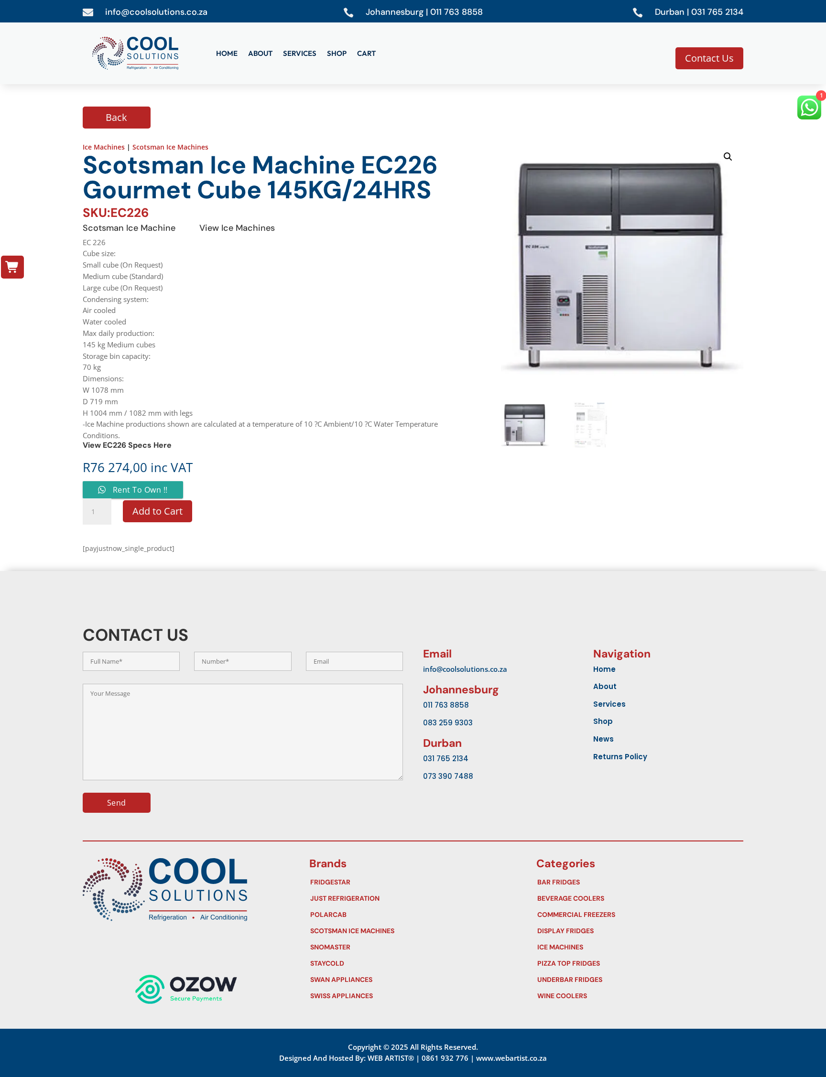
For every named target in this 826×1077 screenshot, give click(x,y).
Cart (366, 54)
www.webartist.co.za (511, 1058)
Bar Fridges (638, 882)
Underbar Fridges (638, 979)
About (260, 54)
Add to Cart (157, 511)
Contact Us (709, 58)
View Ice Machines (237, 228)
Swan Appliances (410, 979)
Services (299, 54)
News (603, 739)
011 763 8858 (446, 705)
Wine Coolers (638, 996)
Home (227, 54)
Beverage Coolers (638, 898)
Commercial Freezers (638, 914)
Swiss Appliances (410, 996)
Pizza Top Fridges (638, 963)
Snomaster (410, 947)
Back (116, 117)
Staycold (410, 963)
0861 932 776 (445, 1058)
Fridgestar (410, 882)
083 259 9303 (448, 723)
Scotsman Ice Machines (170, 146)
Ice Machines (104, 146)
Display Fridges (638, 931)
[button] (728, 156)
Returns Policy (620, 757)
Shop (337, 54)
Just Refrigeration (410, 898)
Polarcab (410, 914)
